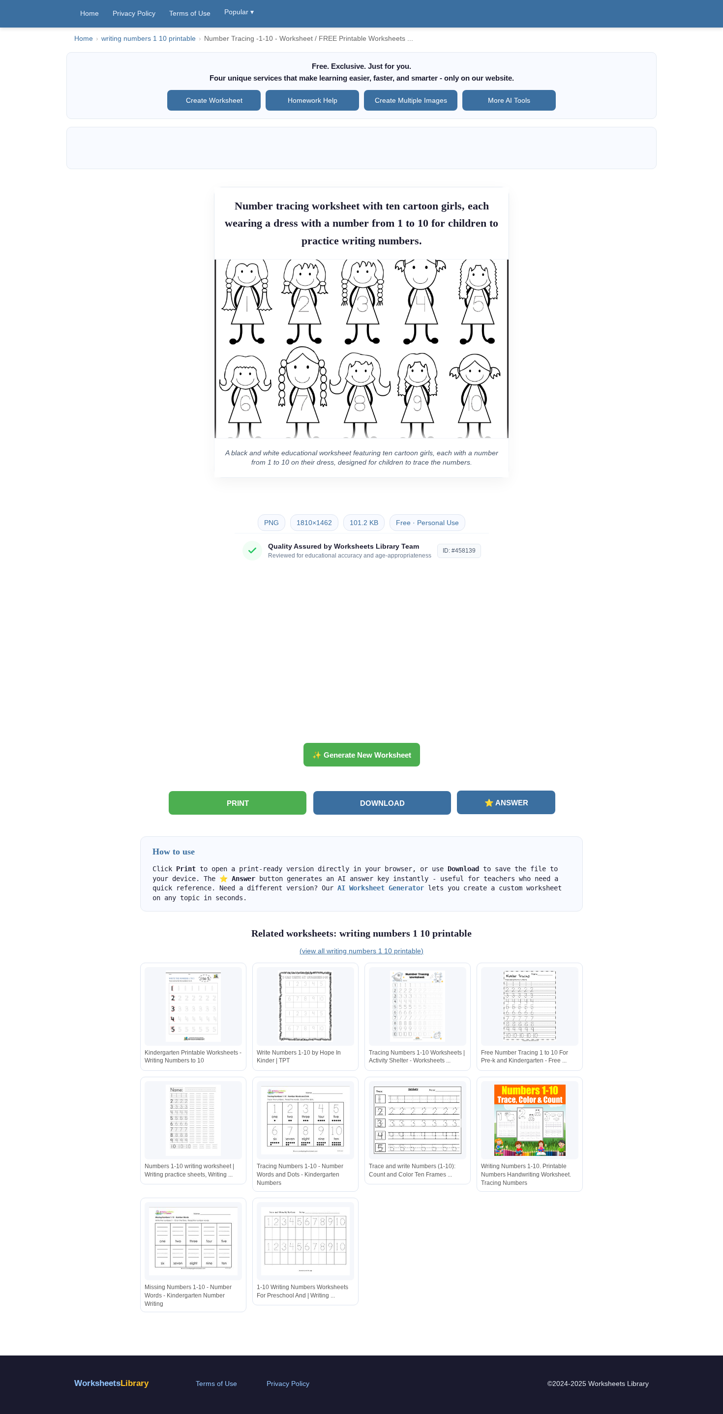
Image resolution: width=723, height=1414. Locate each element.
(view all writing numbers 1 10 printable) (361, 951)
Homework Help (312, 100)
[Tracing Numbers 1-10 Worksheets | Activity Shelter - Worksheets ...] (417, 1006)
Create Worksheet (214, 100)
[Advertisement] (361, 655)
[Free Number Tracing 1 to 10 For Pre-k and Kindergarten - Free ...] (529, 1006)
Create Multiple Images (411, 100)
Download (382, 803)
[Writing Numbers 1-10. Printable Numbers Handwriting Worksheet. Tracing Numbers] (529, 1120)
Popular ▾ (239, 12)
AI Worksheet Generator (380, 888)
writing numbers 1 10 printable (148, 38)
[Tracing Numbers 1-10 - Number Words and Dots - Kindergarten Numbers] (305, 1120)
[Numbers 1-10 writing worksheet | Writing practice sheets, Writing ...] (193, 1120)
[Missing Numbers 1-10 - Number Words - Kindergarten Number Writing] (193, 1241)
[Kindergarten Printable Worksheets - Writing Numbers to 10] (193, 1006)
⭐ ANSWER (506, 802)
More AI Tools (509, 100)
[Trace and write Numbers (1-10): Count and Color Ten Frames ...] (417, 1120)
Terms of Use (190, 13)
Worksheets (111, 1383)
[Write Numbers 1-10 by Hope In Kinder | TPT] (305, 1006)
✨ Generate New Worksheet (361, 755)
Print (238, 803)
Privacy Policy (134, 13)
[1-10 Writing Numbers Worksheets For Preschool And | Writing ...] (305, 1241)
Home (89, 13)
